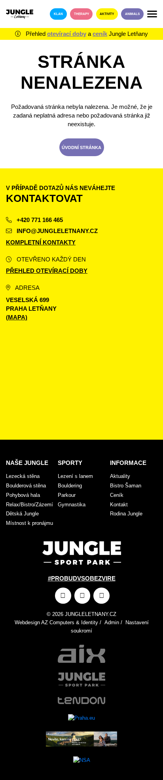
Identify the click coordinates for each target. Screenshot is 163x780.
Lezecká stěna (23, 476)
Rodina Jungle (126, 514)
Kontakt (119, 505)
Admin (111, 622)
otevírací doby (66, 34)
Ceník (116, 495)
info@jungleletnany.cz (56, 231)
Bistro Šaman (125, 486)
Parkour (67, 495)
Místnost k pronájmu (29, 523)
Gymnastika (71, 505)
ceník (100, 34)
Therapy (81, 14)
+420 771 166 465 (39, 220)
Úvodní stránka (81, 147)
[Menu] (152, 14)
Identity (89, 622)
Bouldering (70, 486)
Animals (132, 14)
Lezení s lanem (75, 476)
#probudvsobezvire (82, 578)
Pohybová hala (23, 495)
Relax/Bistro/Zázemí (29, 505)
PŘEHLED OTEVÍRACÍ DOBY (46, 271)
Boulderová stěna (26, 486)
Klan (58, 14)
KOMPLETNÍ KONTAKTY (41, 242)
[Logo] (19, 14)
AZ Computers (57, 622)
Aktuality (120, 476)
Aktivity (107, 14)
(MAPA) (16, 317)
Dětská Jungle (22, 514)
